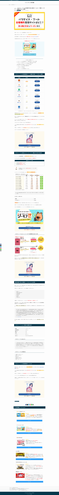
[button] (25, 404)
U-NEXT (19, 108)
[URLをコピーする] (33, 404)
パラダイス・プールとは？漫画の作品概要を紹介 (23, 65)
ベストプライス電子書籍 (29, 2)
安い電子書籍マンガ (19, 10)
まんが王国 (19, 86)
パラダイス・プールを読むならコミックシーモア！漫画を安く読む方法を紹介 (26, 62)
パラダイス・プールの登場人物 (21, 67)
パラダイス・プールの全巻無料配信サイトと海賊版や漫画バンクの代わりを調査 (27, 61)
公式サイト (37, 85)
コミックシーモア (30, 34)
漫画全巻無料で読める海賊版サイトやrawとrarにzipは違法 (24, 64)
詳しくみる (29, 420)
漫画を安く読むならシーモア (29, 226)
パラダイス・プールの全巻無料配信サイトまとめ (23, 68)
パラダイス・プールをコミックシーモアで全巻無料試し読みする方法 (25, 63)
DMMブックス (19, 102)
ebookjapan (19, 96)
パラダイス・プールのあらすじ (21, 66)
